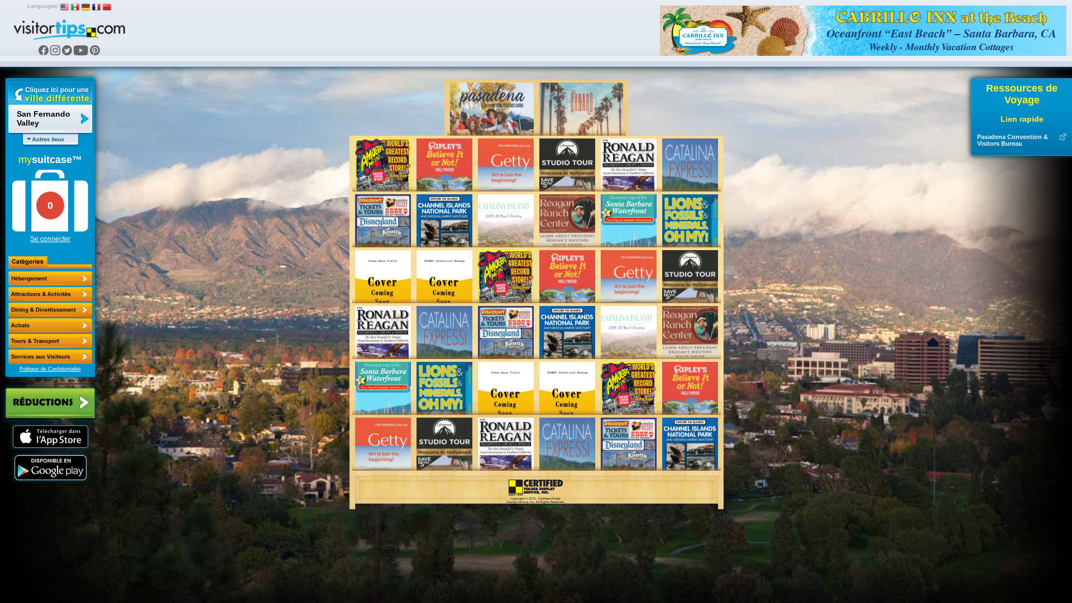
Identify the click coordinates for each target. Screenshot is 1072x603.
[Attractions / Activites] (50, 294)
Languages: (43, 6)
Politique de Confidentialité (50, 369)
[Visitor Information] (50, 357)
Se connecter (50, 239)
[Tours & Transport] (50, 341)
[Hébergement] (50, 278)
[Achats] (50, 325)
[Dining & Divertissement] (50, 310)
